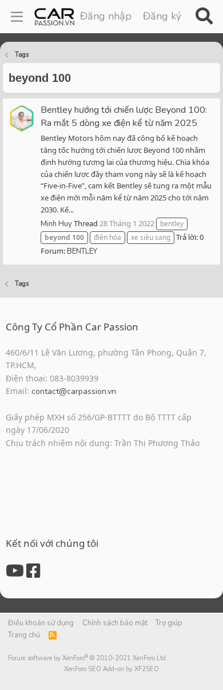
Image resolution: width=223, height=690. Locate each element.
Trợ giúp (169, 623)
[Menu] (16, 16)
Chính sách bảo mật (115, 623)
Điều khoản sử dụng (41, 623)
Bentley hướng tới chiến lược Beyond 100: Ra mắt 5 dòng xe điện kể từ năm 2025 (124, 116)
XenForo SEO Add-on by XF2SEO (111, 669)
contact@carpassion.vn (73, 391)
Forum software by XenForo (88, 658)
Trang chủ (24, 635)
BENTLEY (82, 251)
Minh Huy (56, 224)
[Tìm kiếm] (204, 16)
